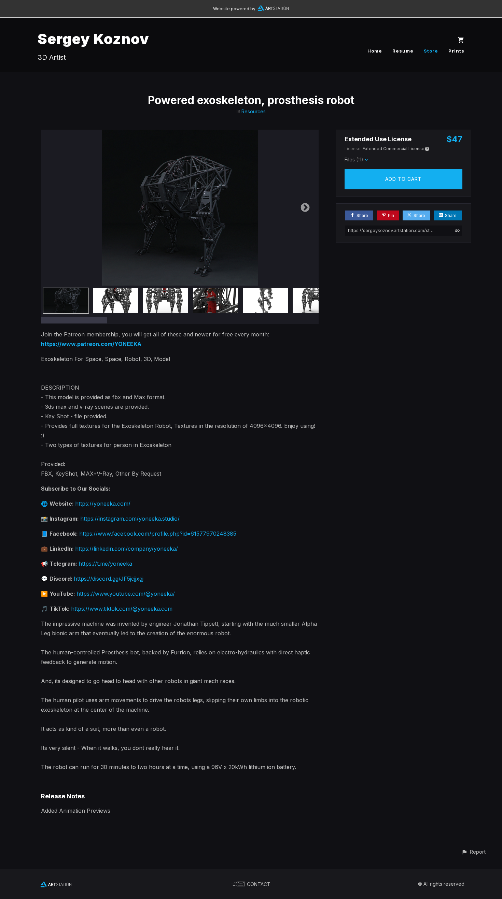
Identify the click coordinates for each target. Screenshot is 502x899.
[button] (473, 852)
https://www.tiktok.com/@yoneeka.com (121, 608)
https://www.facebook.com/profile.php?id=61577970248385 (157, 533)
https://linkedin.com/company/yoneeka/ (126, 548)
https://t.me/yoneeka (105, 563)
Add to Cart (403, 179)
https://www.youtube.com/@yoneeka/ (125, 593)
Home (374, 51)
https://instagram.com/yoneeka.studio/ (130, 518)
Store (431, 51)
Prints (456, 51)
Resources (253, 111)
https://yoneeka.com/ (102, 503)
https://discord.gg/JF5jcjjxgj (108, 578)
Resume (403, 51)
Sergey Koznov (93, 38)
